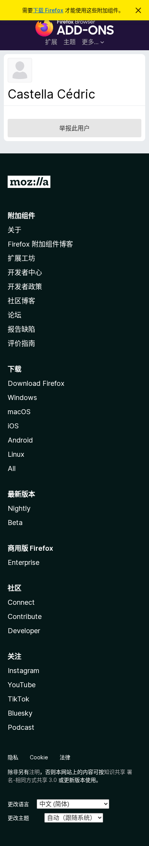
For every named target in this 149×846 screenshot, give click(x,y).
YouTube (22, 685)
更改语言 (18, 804)
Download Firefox (36, 383)
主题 (69, 42)
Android (20, 440)
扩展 (51, 42)
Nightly (19, 508)
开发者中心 (25, 272)
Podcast (21, 727)
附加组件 (21, 216)
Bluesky (20, 713)
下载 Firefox (48, 10)
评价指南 (21, 343)
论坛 (14, 315)
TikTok (18, 699)
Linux (16, 454)
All (12, 468)
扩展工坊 (21, 258)
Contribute (25, 616)
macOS (19, 412)
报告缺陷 (21, 329)
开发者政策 (25, 287)
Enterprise (23, 562)
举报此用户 (74, 128)
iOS (13, 426)
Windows (22, 397)
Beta (15, 522)
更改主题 (18, 818)
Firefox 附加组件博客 (40, 244)
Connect (21, 602)
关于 (14, 230)
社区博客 (21, 301)
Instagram (23, 671)
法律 (65, 757)
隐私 (13, 757)
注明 (34, 772)
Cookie (39, 757)
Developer (24, 631)
